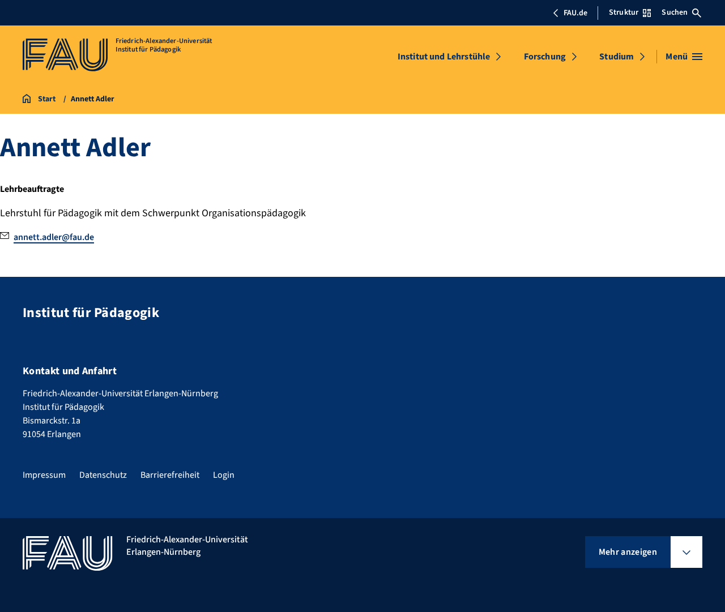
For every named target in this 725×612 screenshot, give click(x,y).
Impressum (44, 475)
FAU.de (575, 13)
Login (223, 475)
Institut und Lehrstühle (444, 56)
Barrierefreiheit (169, 475)
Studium (616, 56)
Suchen (675, 12)
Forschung (545, 56)
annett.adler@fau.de (54, 237)
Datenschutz (103, 475)
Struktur (623, 12)
